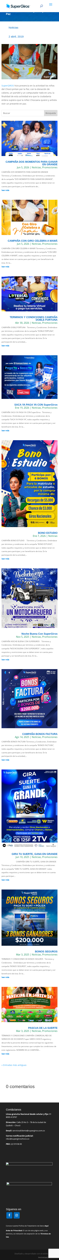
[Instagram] (17, 1215)
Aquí (46, 1226)
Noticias (13, 27)
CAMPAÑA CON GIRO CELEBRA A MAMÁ (32, 240)
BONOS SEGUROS (46, 951)
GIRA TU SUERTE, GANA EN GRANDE (34, 854)
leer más (5, 190)
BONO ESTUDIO (47, 532)
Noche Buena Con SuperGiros (39, 633)
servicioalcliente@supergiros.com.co (28, 1130)
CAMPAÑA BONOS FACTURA (39, 734)
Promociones (49, 167)
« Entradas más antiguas (14, 1065)
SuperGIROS (8, 85)
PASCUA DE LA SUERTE (42, 1028)
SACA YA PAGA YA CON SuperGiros (35, 404)
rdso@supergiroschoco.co (17, 1138)
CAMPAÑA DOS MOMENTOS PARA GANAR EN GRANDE (31, 163)
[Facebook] (9, 1215)
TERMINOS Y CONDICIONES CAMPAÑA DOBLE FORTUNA (33, 318)
